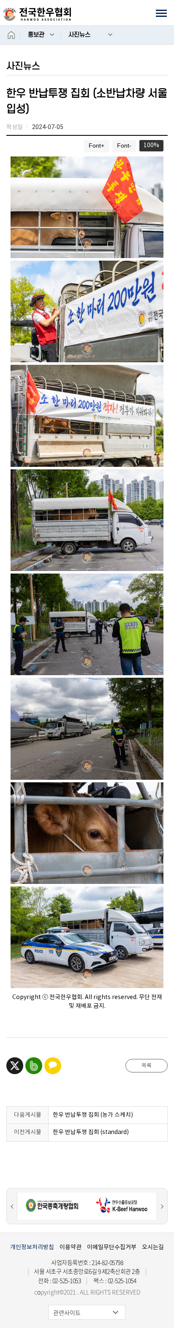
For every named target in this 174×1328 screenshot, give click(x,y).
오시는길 (153, 1247)
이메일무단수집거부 (111, 1247)
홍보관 (36, 34)
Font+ (96, 146)
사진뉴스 (79, 34)
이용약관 (71, 1247)
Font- (124, 146)
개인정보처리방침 (32, 1247)
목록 (146, 1065)
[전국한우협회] (37, 14)
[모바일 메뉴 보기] (161, 12)
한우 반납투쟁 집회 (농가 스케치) (93, 1114)
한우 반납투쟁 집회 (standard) (91, 1132)
